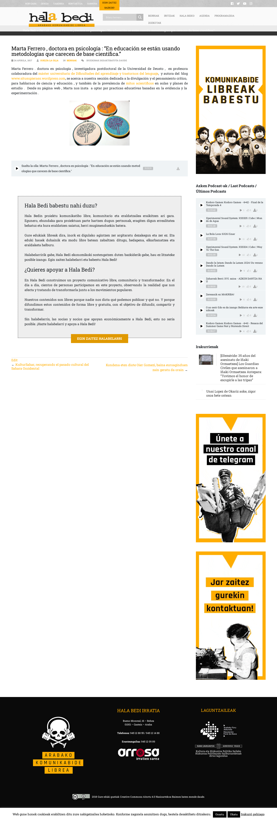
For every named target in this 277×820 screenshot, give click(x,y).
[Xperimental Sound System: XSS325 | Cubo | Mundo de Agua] (201, 221)
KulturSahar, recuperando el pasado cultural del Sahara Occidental (50, 366)
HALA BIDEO (187, 15)
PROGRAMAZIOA (224, 15)
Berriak (72, 60)
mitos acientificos (140, 83)
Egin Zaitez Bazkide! (109, 5)
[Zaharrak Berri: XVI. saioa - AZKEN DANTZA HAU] (201, 281)
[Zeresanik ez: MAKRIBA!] (201, 296)
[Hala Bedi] (61, 19)
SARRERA (92, 3)
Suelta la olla (49, 60)
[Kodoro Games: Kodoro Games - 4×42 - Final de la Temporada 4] (201, 205)
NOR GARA (31, 3)
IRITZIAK (169, 15)
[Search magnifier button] (139, 17)
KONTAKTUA (75, 3)
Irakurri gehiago (252, 814)
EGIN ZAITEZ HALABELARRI (99, 338)
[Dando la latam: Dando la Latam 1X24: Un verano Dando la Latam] (201, 265)
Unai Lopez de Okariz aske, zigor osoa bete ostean (231, 393)
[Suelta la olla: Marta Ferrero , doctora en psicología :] (16, 168)
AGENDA (204, 15)
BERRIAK (153, 15)
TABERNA (58, 3)
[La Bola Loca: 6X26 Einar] (201, 235)
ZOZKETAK (154, 22)
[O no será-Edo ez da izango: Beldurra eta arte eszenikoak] (201, 310)
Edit (14, 360)
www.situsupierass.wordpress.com (38, 78)
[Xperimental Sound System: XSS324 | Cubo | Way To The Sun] (201, 249)
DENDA (45, 3)
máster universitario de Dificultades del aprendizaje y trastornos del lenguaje (98, 73)
